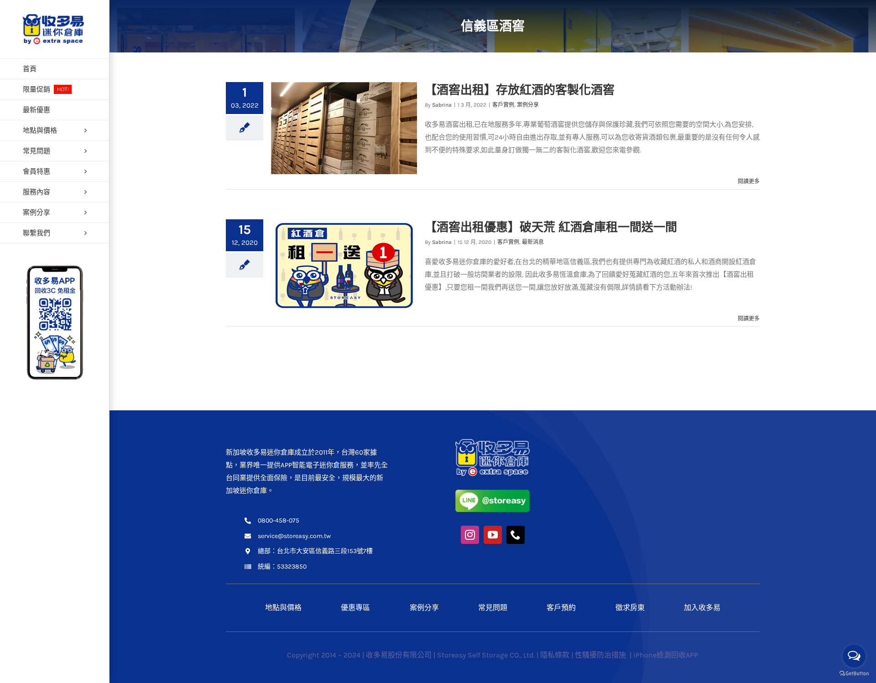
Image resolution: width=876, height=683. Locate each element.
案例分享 (528, 105)
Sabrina (442, 105)
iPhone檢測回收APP (665, 655)
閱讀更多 (749, 181)
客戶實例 (503, 105)
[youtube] (493, 535)
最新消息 (533, 242)
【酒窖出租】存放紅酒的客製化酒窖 (520, 90)
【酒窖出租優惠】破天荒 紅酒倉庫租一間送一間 (551, 227)
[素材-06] (492, 442)
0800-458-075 (278, 520)
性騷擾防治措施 (601, 655)
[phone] (515, 535)
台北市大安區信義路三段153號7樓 (325, 551)
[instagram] (470, 535)
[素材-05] (492, 493)
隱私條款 (554, 655)
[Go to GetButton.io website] (854, 674)
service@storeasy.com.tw (294, 536)
